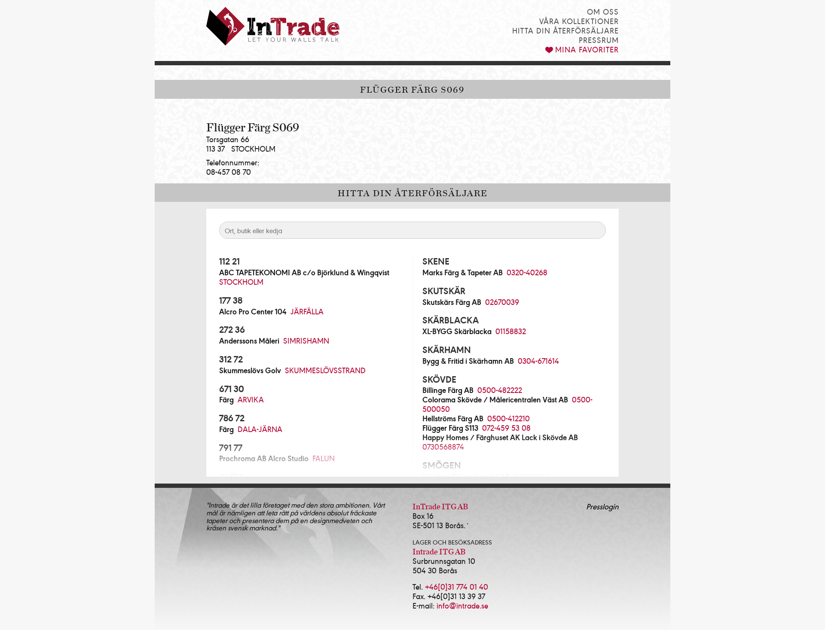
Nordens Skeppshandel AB (466, 476)
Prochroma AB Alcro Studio (264, 458)
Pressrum (599, 39)
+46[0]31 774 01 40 (456, 586)
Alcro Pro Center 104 (253, 311)
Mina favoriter (587, 49)
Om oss (603, 11)
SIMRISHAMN (306, 340)
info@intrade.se (462, 605)
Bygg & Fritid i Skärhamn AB (468, 360)
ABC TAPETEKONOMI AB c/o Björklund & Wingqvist (304, 272)
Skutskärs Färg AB (451, 301)
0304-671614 (538, 360)
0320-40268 (527, 272)
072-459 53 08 (506, 427)
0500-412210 (508, 418)
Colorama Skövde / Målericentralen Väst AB (495, 399)
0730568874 (443, 446)
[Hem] (272, 26)
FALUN (323, 458)
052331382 (531, 476)
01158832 (510, 331)
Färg (226, 399)
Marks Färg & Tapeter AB (462, 272)
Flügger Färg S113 (450, 427)
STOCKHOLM (241, 281)
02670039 (502, 301)
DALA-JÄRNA (260, 428)
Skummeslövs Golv (250, 370)
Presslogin (602, 506)
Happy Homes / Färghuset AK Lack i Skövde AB (500, 437)
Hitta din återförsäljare (565, 30)
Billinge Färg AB (448, 390)
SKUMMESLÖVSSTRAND (325, 370)
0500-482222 (499, 389)
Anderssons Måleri (249, 340)
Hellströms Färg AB (452, 418)
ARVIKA (251, 399)
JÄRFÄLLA (307, 311)
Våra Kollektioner (579, 20)
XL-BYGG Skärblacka (457, 331)
